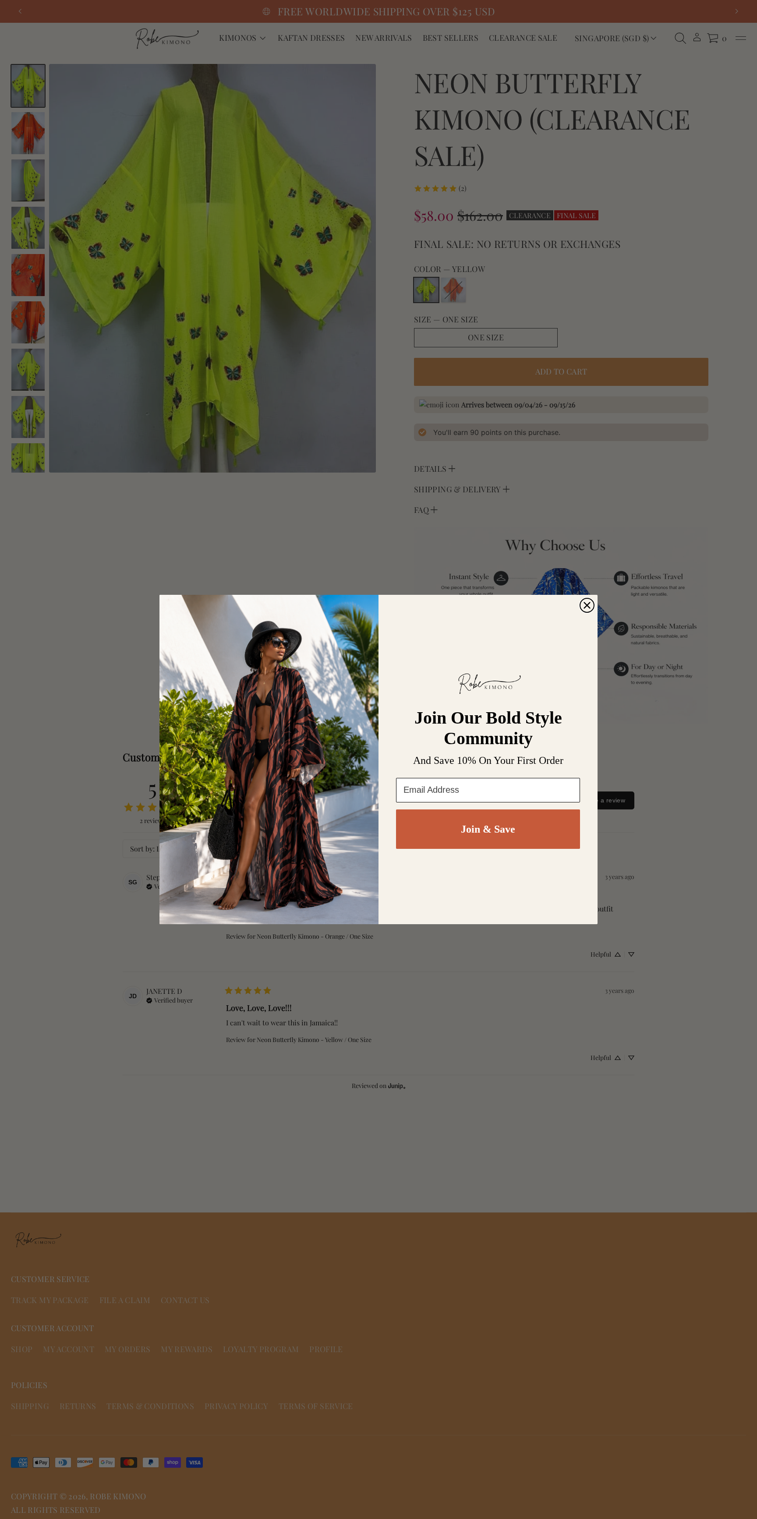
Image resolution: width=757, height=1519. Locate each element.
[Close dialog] (587, 605)
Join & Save (488, 829)
